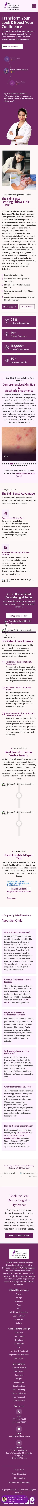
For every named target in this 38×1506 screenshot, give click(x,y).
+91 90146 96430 (18, 628)
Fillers (19, 1347)
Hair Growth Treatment (19, 1351)
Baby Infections (19, 1386)
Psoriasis (19, 1294)
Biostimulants (19, 1358)
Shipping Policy (19, 1478)
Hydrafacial (19, 1340)
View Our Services (10, 47)
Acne (19, 1309)
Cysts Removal (19, 1401)
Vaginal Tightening (19, 1393)
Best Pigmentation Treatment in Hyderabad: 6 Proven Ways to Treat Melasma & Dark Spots (19, 896)
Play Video (28, 307)
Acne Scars (19, 1320)
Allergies (19, 1379)
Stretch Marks (19, 1336)
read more (11, 904)
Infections (19, 1301)
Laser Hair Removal (19, 1368)
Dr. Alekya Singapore (20, 219)
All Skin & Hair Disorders (14, 456)
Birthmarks (19, 1375)
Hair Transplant (19, 1397)
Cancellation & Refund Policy (19, 1482)
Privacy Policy (19, 1470)
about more (8, 307)
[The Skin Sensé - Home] (19, 1254)
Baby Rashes (19, 1382)
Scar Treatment (19, 1316)
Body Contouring (19, 1390)
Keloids (19, 1323)
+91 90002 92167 (11, 1136)
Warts (19, 1305)
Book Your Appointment (19, 1235)
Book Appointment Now (17, 616)
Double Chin (19, 1371)
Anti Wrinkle (19, 1344)
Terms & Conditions (19, 1474)
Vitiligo (19, 1298)
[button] (34, 6)
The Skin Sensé (22, 1490)
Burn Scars (19, 1333)
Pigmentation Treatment (19, 1355)
